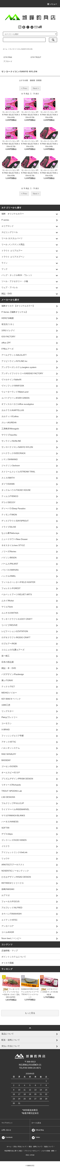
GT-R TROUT (36, 57)
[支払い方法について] (36, 27)
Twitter (37, 1137)
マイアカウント (7, 1123)
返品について (48, 1146)
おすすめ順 (23, 80)
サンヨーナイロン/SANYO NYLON (20, 49)
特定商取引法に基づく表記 (13, 1151)
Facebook (9, 1137)
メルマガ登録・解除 (47, 1151)
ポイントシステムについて (13, 957)
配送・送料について (35, 1146)
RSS (27, 1155)
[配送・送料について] (40, 27)
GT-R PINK (7, 57)
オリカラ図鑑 (7, 963)
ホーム (5, 49)
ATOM (32, 1155)
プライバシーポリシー (31, 1151)
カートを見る (36, 1123)
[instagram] (19, 27)
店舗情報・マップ (9, 950)
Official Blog (39, 1130)
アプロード (7, 61)
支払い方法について (20, 1146)
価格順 (32, 80)
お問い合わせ (6, 1130)
